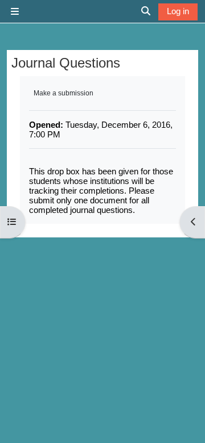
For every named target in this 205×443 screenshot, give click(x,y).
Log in (178, 11)
